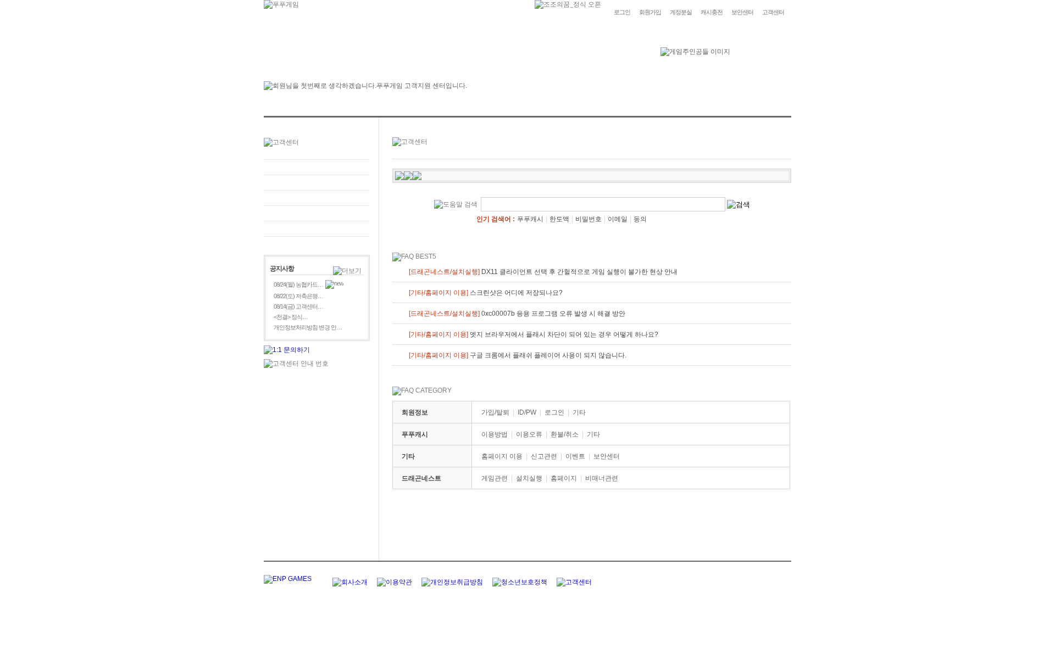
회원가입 (650, 12)
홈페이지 (564, 478)
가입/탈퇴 (495, 412)
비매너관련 (601, 478)
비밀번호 (588, 219)
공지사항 (317, 213)
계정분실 (681, 12)
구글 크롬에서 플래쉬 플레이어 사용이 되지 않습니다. (517, 355)
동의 (640, 219)
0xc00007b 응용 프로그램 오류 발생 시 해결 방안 (517, 313)
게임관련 (494, 478)
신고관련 (544, 456)
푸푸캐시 (530, 219)
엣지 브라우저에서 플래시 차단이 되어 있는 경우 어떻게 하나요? (533, 334)
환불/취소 (565, 434)
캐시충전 (712, 12)
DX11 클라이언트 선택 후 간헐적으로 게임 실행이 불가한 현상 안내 (543, 272)
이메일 (618, 219)
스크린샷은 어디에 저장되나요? (486, 293)
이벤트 (575, 456)
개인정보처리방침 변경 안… (308, 327)
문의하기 (317, 182)
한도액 (559, 219)
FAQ (317, 167)
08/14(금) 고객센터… (298, 306)
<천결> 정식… (291, 317)
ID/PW (527, 412)
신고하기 (317, 198)
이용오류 (529, 434)
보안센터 (742, 12)
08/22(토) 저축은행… (298, 296)
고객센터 (773, 12)
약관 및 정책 (317, 228)
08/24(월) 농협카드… (298, 284)
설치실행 (529, 478)
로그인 (622, 12)
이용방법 (494, 434)
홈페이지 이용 (502, 456)
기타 (579, 412)
